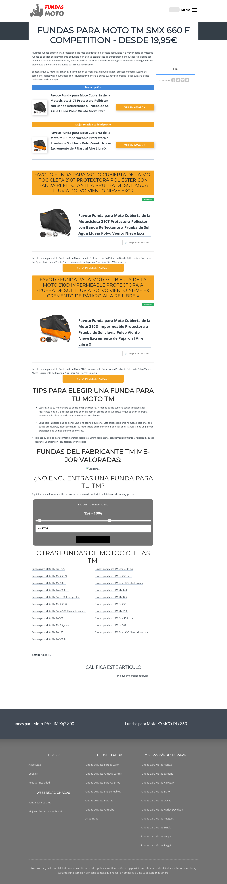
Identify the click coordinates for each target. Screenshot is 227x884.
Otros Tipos (91, 818)
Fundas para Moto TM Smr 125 (48, 568)
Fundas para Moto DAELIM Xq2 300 (42, 723)
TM (50, 654)
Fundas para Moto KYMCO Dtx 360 (156, 723)
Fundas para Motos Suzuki (156, 827)
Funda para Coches (40, 802)
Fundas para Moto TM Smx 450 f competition (56, 596)
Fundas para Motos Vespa (156, 836)
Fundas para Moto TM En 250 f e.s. (113, 576)
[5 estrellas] (113, 673)
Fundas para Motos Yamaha (157, 773)
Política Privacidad (39, 782)
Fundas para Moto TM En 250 (110, 604)
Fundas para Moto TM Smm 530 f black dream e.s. (59, 611)
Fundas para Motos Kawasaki (157, 782)
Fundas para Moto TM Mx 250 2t (49, 604)
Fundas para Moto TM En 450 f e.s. (50, 590)
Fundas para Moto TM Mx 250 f (111, 611)
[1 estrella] (83, 673)
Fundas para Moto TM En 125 (47, 632)
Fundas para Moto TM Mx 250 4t (49, 576)
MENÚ (186, 9)
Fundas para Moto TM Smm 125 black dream (119, 582)
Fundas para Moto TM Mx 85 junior (51, 625)
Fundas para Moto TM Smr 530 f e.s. (114, 568)
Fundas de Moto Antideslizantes (103, 773)
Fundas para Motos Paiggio (156, 845)
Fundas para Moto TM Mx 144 (111, 590)
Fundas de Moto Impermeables (103, 791)
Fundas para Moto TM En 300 (47, 618)
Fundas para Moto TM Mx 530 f (49, 582)
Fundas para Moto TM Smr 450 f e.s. (114, 618)
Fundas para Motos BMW (155, 791)
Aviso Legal (35, 764)
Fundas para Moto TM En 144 (110, 625)
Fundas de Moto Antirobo (99, 809)
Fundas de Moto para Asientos (102, 782)
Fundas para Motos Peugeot (157, 818)
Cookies (33, 773)
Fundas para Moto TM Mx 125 (111, 596)
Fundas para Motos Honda (156, 764)
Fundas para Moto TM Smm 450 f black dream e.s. (121, 632)
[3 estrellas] (98, 673)
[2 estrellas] (90, 673)
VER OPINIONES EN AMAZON (93, 267)
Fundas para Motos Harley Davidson (162, 809)
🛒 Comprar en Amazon (136, 242)
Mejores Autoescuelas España (46, 811)
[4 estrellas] (105, 673)
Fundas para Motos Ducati (156, 800)
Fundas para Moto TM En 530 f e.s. (50, 639)
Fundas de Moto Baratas (99, 800)
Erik (175, 69)
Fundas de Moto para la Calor (102, 764)
